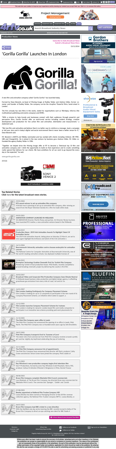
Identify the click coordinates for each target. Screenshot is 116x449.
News (79, 24)
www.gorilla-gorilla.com (11, 157)
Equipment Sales (54, 2)
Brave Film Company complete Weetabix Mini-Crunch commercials (41, 378)
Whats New (43, 427)
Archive (73, 24)
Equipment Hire (68, 2)
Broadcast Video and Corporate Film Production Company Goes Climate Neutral (46, 277)
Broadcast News (15, 2)
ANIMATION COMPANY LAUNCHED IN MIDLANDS (34, 218)
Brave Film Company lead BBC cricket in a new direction (37, 407)
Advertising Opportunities (43, 429)
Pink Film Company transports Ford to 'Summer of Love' (37, 335)
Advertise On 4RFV (29, 2)
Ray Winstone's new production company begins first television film (42, 364)
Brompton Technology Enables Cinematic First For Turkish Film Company (43, 263)
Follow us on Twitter (69, 430)
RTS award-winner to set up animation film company (36, 203)
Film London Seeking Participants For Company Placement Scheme (41, 291)
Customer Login (14, 429)
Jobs (78, 2)
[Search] (90, 28)
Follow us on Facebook (69, 427)
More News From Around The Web (66, 417)
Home (5, 2)
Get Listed (86, 2)
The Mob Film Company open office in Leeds (33, 320)
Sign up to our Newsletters (99, 427)
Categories (14, 431)
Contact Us (95, 2)
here (85, 6)
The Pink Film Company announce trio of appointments (37, 349)
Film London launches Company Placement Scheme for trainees (40, 306)
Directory (37, 24)
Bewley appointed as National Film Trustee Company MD (38, 393)
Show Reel (42, 2)
